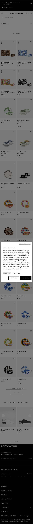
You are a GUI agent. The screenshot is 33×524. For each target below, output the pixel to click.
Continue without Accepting (25, 244)
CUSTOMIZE (14, 278)
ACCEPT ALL (26, 278)
